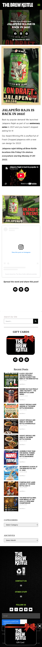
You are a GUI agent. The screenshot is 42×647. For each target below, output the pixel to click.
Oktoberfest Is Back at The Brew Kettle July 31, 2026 (28, 468)
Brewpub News (26, 21)
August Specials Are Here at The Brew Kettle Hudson (27, 437)
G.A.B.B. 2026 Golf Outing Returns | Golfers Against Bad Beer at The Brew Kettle (28, 376)
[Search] (35, 321)
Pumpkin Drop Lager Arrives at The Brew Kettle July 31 (27, 484)
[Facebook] (11, 609)
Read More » (22, 384)
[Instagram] (16, 609)
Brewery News (16, 21)
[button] (39, 5)
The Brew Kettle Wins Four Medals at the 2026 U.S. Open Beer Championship (27, 500)
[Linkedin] (26, 609)
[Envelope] (30, 609)
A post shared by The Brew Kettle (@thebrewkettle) (21, 274)
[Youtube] (21, 609)
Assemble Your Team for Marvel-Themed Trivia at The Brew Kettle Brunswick (27, 453)
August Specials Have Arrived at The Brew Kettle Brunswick (27, 406)
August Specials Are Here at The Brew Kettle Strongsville (27, 422)
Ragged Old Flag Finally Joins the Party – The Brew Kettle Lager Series (28, 391)
